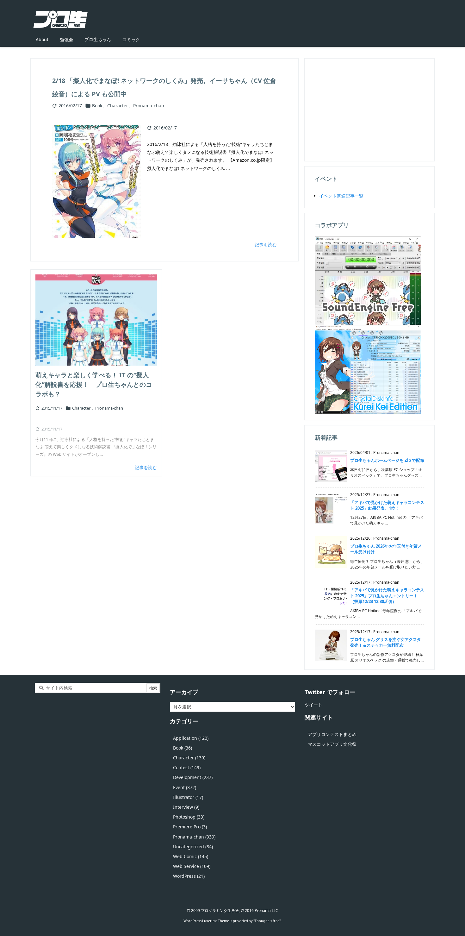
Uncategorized (193, 847)
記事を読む (266, 245)
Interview (186, 807)
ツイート (313, 705)
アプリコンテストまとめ (332, 734)
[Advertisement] (369, 109)
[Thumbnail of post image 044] (96, 320)
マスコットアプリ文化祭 (332, 744)
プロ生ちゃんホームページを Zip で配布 (387, 460)
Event (184, 787)
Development (193, 777)
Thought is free (267, 920)
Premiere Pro (190, 827)
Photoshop (188, 817)
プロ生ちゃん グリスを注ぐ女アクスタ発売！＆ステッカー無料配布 (385, 642)
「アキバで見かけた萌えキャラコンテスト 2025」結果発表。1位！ (387, 505)
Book (97, 106)
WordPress (189, 876)
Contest (187, 767)
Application (190, 738)
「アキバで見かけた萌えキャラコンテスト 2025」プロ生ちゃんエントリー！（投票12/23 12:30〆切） (387, 595)
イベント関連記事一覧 (341, 196)
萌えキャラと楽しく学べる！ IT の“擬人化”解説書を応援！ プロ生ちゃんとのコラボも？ (93, 384)
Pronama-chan (148, 106)
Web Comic (190, 856)
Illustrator (188, 797)
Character (117, 106)
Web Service (191, 866)
